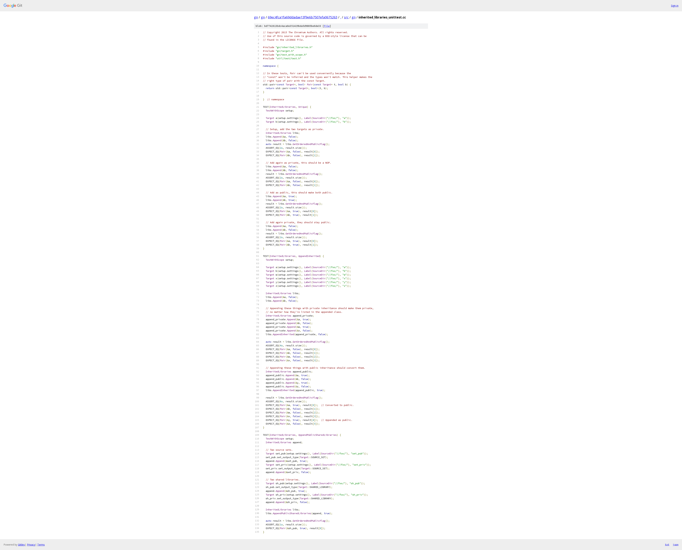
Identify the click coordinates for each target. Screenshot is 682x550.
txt (667, 544)
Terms (41, 544)
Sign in (674, 5)
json (675, 544)
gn (256, 17)
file (327, 26)
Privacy (31, 544)
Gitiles (21, 544)
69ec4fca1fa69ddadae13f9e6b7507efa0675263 (302, 17)
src (346, 17)
